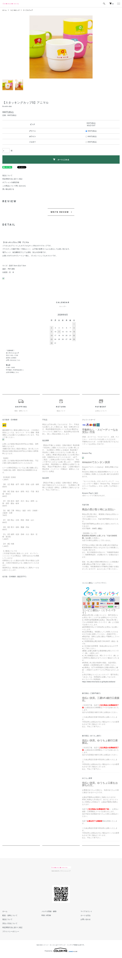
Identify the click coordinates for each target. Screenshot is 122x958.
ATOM (48, 915)
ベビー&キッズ (15, 10)
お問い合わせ (86, 919)
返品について (7, 175)
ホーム (4, 10)
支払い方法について (9, 923)
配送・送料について (9, 915)
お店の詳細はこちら (12, 372)
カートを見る (86, 915)
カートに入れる (63, 159)
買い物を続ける (8, 189)
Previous (33, 47)
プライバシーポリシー (10, 931)
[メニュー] (118, 3)
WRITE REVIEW (60, 212)
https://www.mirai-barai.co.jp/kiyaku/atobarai (98, 681)
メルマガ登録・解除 (48, 911)
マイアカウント (86, 911)
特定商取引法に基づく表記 (12, 179)
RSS (43, 915)
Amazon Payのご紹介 (90, 493)
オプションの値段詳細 (10, 182)
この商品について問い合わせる (14, 185)
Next (89, 47)
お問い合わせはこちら (13, 360)
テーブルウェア (28, 10)
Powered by (48, 951)
